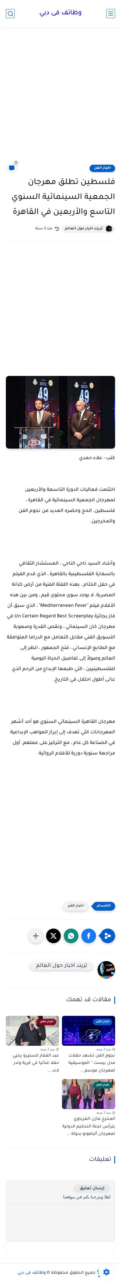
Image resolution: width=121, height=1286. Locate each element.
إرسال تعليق (92, 1188)
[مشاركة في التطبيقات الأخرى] (35, 936)
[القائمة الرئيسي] (110, 13)
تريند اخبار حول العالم (84, 229)
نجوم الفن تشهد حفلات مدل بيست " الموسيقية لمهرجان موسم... (91, 1063)
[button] (88, 936)
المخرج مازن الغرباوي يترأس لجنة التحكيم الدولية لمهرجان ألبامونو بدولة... (88, 1127)
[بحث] (10, 13)
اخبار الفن (102, 168)
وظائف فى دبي (60, 13)
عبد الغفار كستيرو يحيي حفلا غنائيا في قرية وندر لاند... (36, 1063)
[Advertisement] (60, 99)
